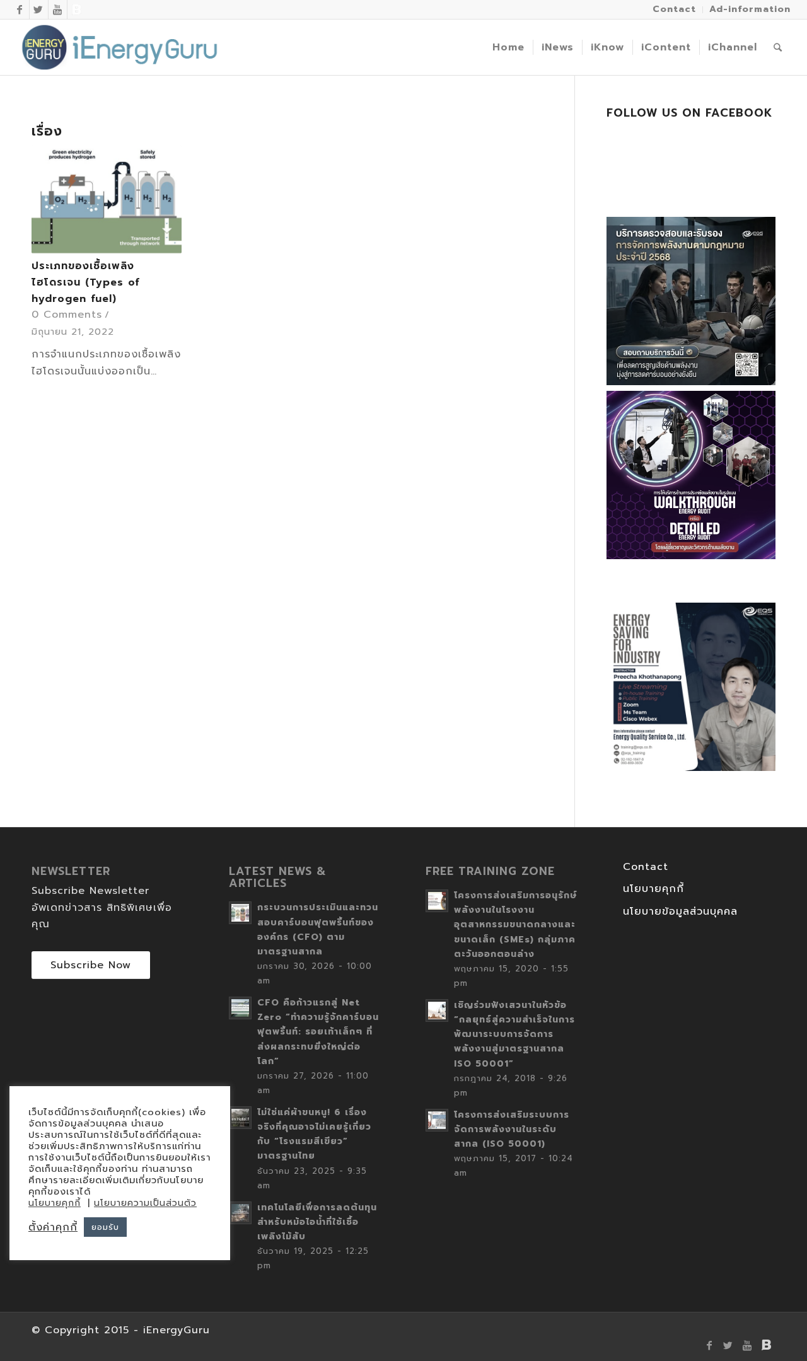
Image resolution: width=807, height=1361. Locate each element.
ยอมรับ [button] (105, 1227)
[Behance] (76, 9)
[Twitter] (39, 9)
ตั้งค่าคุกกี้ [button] (53, 1227)
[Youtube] (58, 9)
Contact (645, 866)
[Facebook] (20, 9)
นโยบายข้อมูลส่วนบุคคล (680, 911)
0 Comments (67, 314)
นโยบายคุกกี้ (653, 888)
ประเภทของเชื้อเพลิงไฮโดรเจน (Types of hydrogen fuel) (86, 282)
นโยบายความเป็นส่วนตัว (145, 1203)
